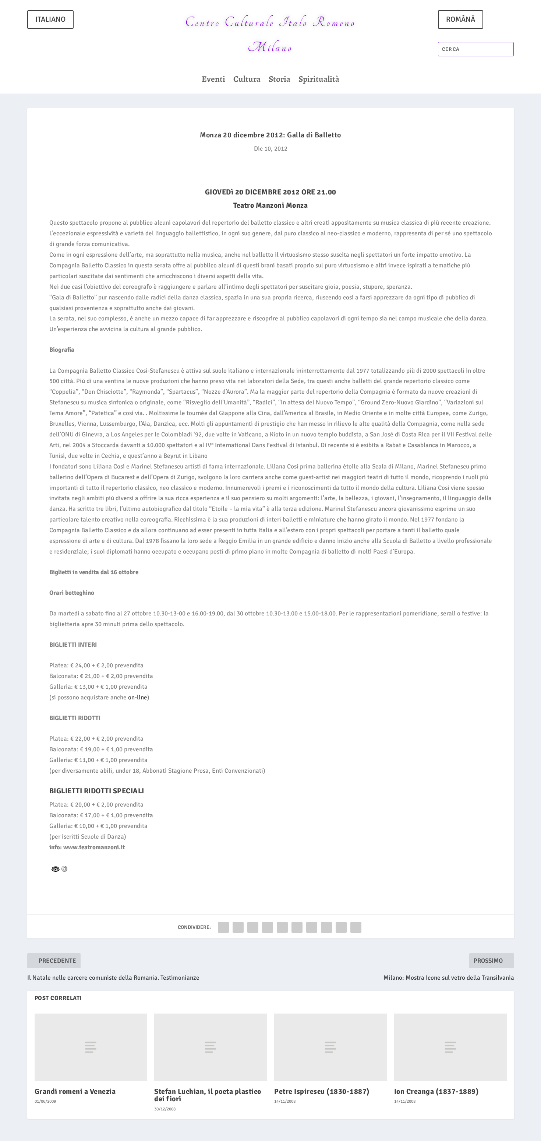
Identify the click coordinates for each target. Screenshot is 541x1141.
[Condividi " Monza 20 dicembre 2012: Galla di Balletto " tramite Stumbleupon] (326, 927)
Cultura (247, 81)
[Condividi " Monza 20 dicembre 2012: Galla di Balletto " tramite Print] (356, 927)
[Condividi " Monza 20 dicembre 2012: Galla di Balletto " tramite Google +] (252, 927)
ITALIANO (50, 19)
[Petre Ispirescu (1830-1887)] (330, 1047)
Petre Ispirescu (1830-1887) (322, 1091)
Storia (279, 81)
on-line (137, 697)
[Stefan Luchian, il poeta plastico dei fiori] (210, 1047)
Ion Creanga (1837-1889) (436, 1091)
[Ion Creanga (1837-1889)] (450, 1047)
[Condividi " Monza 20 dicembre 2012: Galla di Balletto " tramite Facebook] (223, 927)
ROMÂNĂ (460, 19)
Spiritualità (318, 81)
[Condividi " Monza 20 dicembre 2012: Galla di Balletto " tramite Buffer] (311, 927)
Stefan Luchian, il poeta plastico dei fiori (207, 1095)
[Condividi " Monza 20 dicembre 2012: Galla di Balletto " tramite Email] (341, 927)
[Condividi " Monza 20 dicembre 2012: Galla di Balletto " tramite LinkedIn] (297, 927)
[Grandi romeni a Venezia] (91, 1047)
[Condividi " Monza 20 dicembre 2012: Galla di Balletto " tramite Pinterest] (282, 927)
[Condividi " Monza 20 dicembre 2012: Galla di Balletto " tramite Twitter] (238, 927)
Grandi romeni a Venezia (75, 1091)
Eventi (213, 81)
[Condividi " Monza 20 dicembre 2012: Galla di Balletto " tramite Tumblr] (267, 927)
